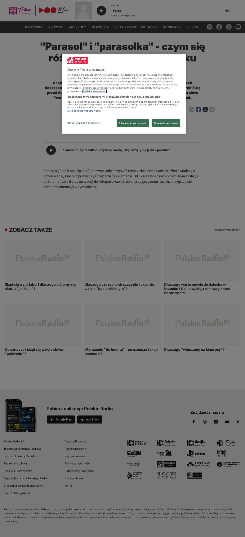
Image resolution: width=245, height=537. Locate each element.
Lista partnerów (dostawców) (84, 110)
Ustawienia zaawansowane (83, 123)
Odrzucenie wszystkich (133, 123)
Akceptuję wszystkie (166, 123)
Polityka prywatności (94, 91)
